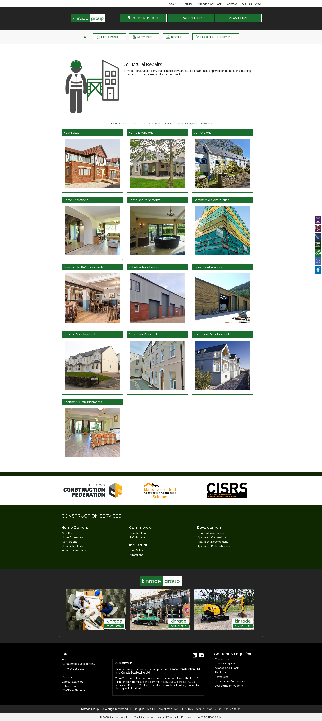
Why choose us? (73, 668)
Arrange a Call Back (210, 3)
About (172, 3)
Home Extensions (72, 537)
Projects (67, 677)
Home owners (110, 36)
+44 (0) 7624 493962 (226, 709)
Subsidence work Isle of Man (166, 123)
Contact (232, 3)
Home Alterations (72, 546)
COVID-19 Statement (74, 690)
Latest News (69, 686)
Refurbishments (139, 537)
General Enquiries (225, 663)
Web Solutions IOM (210, 717)
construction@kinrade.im (230, 681)
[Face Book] (201, 655)
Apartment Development (213, 541)
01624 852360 (253, 3)
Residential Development (216, 36)
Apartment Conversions (212, 537)
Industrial (176, 36)
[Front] (85, 36)
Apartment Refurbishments (214, 546)
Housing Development (211, 533)
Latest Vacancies (72, 681)
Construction (138, 533)
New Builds (69, 533)
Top (314, 713)
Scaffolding (222, 676)
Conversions (69, 541)
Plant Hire (220, 672)
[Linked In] (194, 655)
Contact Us (222, 659)
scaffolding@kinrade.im (229, 685)
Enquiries (187, 3)
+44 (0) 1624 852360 (191, 709)
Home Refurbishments (75, 550)
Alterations (136, 554)
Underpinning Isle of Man (198, 123)
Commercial (144, 36)
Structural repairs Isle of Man (131, 123)
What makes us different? (79, 663)
